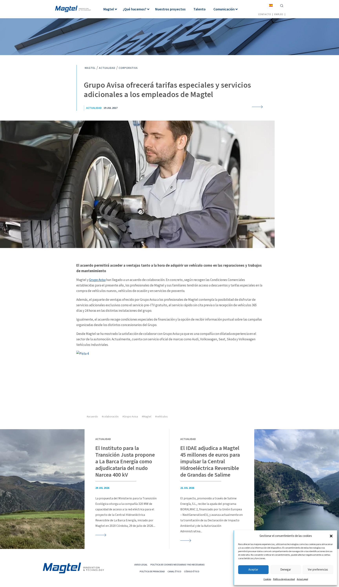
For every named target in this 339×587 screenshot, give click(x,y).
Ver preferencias (318, 570)
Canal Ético (174, 571)
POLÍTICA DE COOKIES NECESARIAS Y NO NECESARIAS (177, 564)
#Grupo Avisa (130, 417)
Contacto (264, 14)
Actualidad (94, 108)
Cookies (267, 579)
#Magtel (146, 417)
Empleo (278, 14)
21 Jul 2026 (187, 488)
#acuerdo (92, 417)
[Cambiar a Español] (271, 5)
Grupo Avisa (97, 280)
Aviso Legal (302, 579)
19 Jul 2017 (111, 108)
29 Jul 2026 (102, 488)
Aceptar (253, 570)
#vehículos (161, 417)
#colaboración (110, 417)
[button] (331, 536)
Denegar (285, 570)
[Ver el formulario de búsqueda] (281, 5)
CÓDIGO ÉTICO (191, 571)
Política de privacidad (284, 579)
